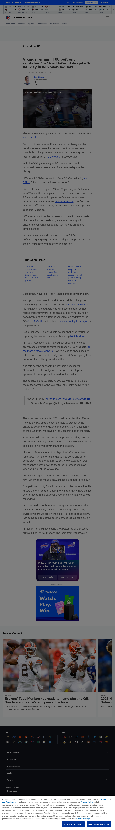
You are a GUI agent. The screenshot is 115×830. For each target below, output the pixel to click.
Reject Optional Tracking (98, 824)
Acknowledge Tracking (73, 824)
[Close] (110, 800)
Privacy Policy (87, 802)
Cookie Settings (83, 818)
